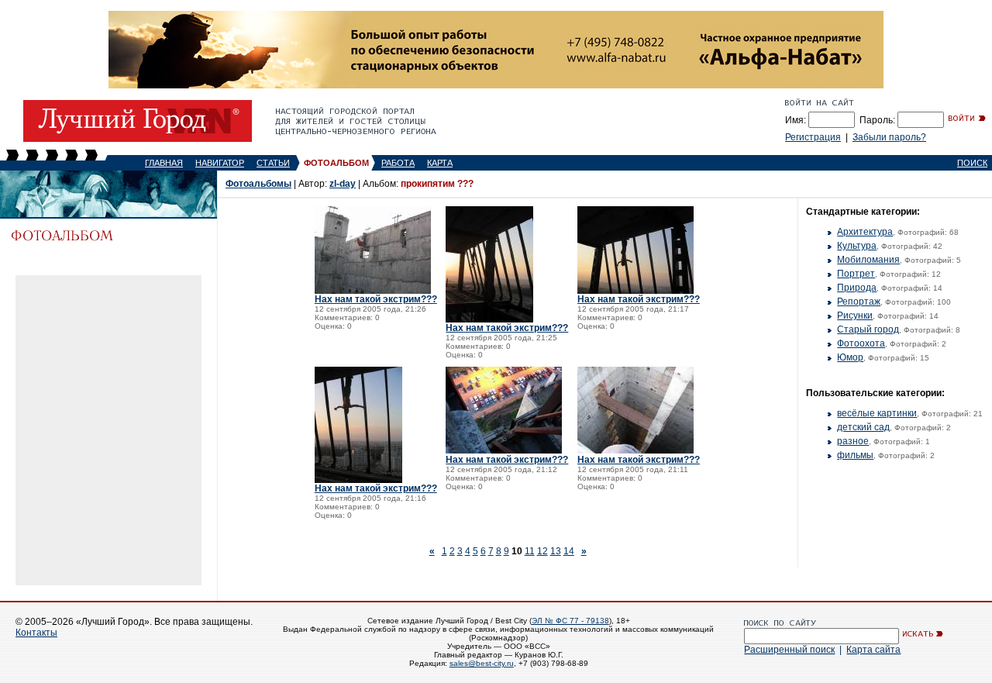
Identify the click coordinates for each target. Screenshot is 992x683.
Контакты (36, 632)
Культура (857, 245)
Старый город (868, 329)
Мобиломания (868, 259)
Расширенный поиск (789, 649)
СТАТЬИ (273, 162)
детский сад (863, 427)
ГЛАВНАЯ (164, 162)
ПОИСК (972, 162)
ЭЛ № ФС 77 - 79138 (570, 620)
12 (542, 551)
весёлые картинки (877, 413)
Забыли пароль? (889, 137)
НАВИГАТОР (219, 162)
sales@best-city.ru (482, 663)
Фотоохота (861, 343)
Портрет (856, 273)
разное (853, 441)
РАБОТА (398, 162)
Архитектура (865, 231)
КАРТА (440, 162)
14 (568, 551)
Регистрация (813, 137)
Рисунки (855, 315)
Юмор (850, 357)
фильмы (855, 455)
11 (530, 551)
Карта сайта (873, 649)
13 (555, 551)
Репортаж (858, 301)
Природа (857, 287)
